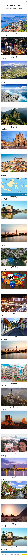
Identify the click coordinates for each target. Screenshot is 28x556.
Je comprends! (24, 554)
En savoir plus (10, 554)
